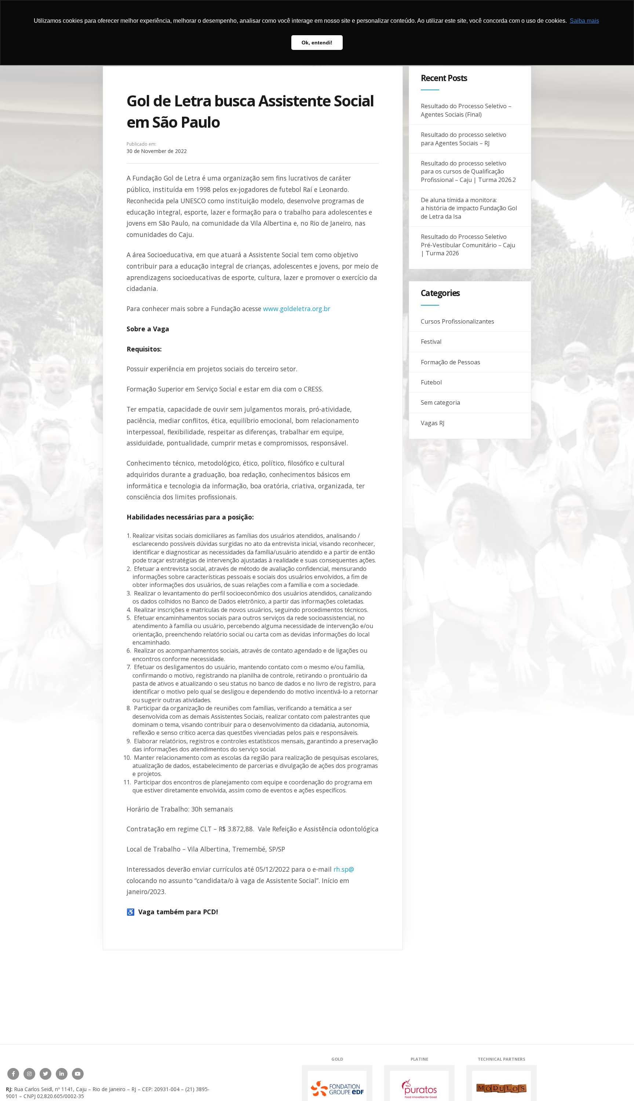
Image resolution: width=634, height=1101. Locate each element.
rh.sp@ (344, 869)
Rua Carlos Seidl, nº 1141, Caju (50, 1089)
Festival (431, 342)
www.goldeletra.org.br (296, 308)
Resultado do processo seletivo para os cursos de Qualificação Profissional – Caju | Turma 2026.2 (468, 171)
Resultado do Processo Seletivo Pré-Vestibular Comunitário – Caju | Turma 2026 (468, 245)
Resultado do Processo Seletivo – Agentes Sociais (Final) (466, 110)
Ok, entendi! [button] (317, 42)
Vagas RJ (433, 423)
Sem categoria (440, 402)
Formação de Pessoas (450, 362)
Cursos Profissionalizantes (457, 321)
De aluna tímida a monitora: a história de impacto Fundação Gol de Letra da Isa (469, 208)
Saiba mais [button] (584, 21)
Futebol (431, 382)
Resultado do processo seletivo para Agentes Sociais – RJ (463, 139)
